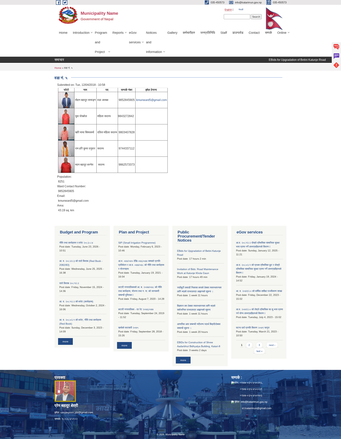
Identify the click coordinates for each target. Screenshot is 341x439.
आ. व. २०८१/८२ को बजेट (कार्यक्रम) (76, 301)
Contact (254, 32)
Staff (223, 32)
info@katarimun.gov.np (254, 401)
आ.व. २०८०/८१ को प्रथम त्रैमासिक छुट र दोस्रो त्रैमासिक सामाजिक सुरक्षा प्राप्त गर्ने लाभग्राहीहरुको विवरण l (258, 268)
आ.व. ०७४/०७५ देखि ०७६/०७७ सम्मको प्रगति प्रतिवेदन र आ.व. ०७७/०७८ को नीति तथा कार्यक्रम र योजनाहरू (141, 265)
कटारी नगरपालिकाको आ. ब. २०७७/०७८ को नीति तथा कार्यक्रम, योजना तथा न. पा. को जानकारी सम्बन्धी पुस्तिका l (140, 291)
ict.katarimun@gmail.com (257, 408)
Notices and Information (154, 42)
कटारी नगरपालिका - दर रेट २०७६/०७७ (135, 309)
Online (281, 32)
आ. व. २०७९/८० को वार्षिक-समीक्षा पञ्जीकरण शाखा (259, 291)
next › (272, 345)
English (228, 9)
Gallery (172, 32)
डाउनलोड (237, 32)
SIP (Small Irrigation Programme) (137, 242)
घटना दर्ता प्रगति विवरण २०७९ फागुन (252, 327)
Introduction (81, 32)
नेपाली (241, 9)
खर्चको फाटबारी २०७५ (128, 327)
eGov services (135, 37)
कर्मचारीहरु (189, 32)
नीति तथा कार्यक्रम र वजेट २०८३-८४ (76, 242)
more (65, 341)
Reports (118, 32)
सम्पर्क (268, 32)
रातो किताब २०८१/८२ (69, 283)
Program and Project (101, 42)
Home (63, 32)
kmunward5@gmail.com (151, 99)
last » (259, 351)
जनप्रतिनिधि (207, 32)
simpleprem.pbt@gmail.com (76, 412)
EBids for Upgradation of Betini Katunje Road (287, 59)
